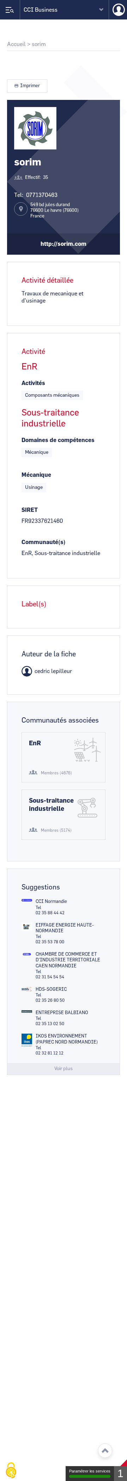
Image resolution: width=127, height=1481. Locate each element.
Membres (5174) (56, 830)
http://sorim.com (63, 244)
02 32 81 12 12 (50, 1053)
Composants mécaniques (52, 395)
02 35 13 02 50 (50, 1024)
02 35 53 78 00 (50, 942)
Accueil (16, 44)
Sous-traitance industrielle (51, 805)
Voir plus (63, 1068)
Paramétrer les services (89, 1471)
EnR (35, 743)
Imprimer (30, 86)
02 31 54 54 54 (50, 977)
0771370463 (42, 195)
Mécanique (36, 452)
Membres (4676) (56, 773)
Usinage (34, 487)
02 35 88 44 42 (50, 913)
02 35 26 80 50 (50, 1000)
